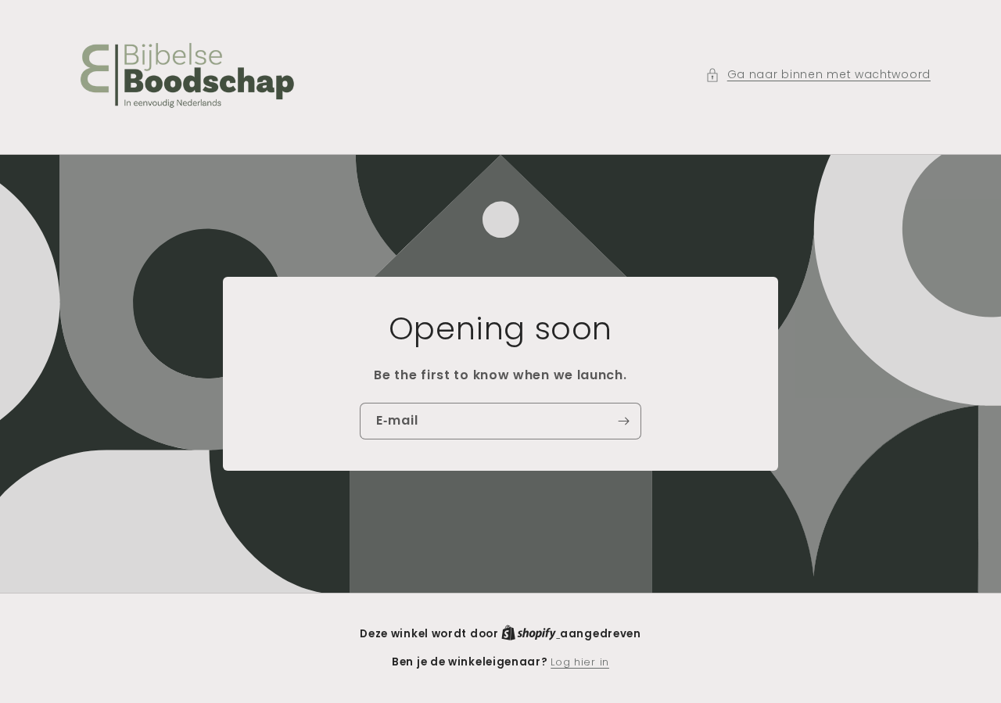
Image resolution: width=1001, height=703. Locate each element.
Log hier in (580, 662)
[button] (818, 74)
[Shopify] (530, 633)
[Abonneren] (623, 420)
